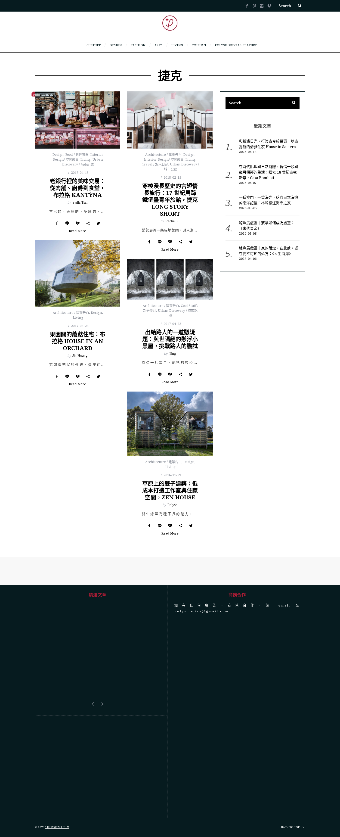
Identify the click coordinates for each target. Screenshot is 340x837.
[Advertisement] (97, 732)
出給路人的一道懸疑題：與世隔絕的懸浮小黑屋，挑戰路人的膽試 (170, 339)
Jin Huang (79, 356)
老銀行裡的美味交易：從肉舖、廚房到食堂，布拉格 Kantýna (77, 188)
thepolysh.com (57, 792)
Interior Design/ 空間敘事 (164, 159)
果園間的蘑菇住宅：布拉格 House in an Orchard (77, 341)
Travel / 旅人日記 (155, 164)
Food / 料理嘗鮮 (77, 154)
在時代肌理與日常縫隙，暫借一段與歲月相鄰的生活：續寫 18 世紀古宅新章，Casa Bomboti (268, 172)
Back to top (290, 792)
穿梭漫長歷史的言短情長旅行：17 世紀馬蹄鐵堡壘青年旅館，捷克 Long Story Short (170, 199)
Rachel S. (172, 221)
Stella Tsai (79, 202)
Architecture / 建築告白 (163, 154)
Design (58, 154)
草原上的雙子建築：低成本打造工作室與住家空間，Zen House (170, 490)
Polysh (172, 505)
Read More (77, 231)
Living (85, 159)
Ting (172, 353)
